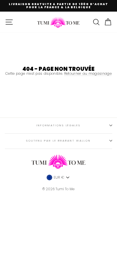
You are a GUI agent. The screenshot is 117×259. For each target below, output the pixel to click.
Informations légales (58, 125)
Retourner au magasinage (88, 74)
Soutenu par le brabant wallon (58, 140)
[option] (58, 6)
